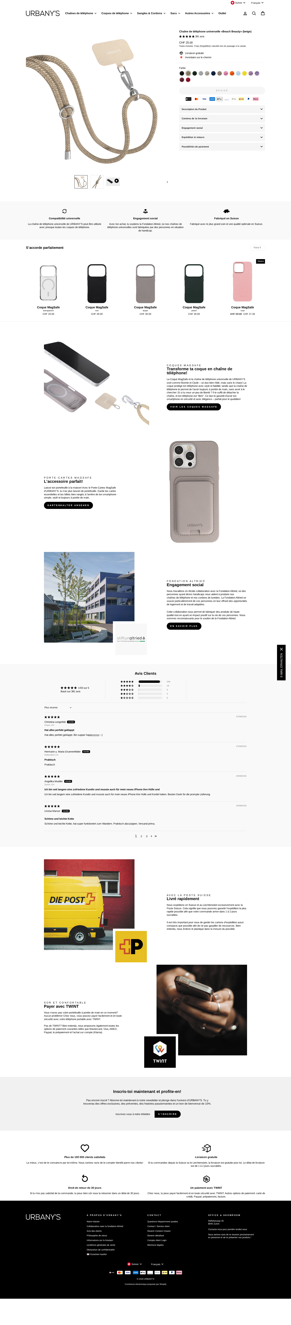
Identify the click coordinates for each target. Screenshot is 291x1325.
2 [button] (141, 836)
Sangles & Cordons (150, 13)
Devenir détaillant (155, 1235)
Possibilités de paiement (195, 146)
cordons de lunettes (209, 597)
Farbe (182, 67)
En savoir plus (184, 626)
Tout (257, 247)
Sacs (173, 13)
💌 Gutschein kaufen (97, 1254)
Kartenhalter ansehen (68, 505)
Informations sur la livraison (100, 1240)
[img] (52, 717)
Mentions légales (155, 1245)
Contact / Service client (158, 1226)
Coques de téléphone (115, 13)
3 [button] (146, 836)
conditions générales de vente (101, 1245)
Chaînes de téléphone (79, 13)
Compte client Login (157, 1240)
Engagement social (192, 128)
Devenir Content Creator (159, 1231)
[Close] (281, 649)
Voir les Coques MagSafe (194, 407)
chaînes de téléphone (178, 597)
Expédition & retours (193, 137)
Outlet (222, 13)
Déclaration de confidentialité (101, 1249)
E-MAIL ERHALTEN (281, 665)
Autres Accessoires (198, 13)
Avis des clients (94, 1231)
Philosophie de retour (97, 1235)
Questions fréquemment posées (162, 1221)
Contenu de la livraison (194, 118)
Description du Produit (194, 109)
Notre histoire (93, 1221)
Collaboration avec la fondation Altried (105, 1226)
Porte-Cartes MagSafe (103, 487)
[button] (187, 36)
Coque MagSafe (179, 379)
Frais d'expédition (202, 46)
